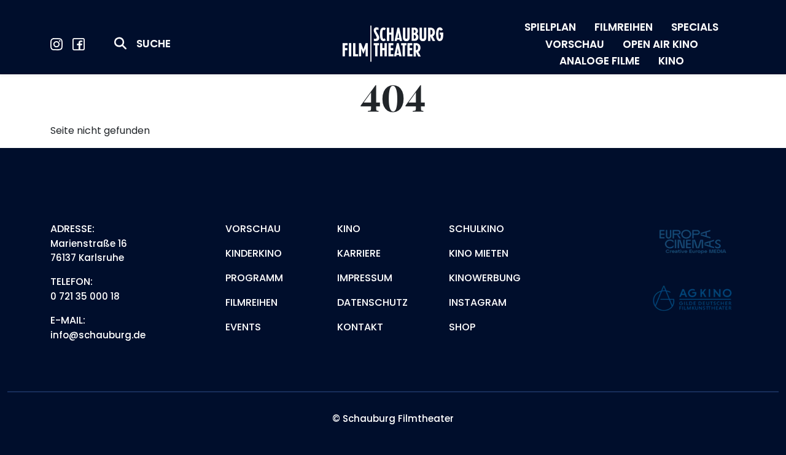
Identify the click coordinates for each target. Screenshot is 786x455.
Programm (254, 278)
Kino (348, 229)
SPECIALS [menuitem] (694, 27)
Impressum (364, 278)
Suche (153, 43)
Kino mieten (478, 253)
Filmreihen (251, 302)
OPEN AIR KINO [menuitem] (660, 44)
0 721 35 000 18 (85, 296)
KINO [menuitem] (671, 60)
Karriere (359, 253)
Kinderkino (253, 253)
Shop (462, 327)
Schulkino (476, 229)
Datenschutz (372, 302)
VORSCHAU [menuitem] (574, 44)
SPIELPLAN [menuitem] (550, 27)
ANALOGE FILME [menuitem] (599, 60)
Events (243, 327)
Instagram (478, 302)
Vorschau (253, 229)
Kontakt (360, 327)
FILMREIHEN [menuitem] (623, 27)
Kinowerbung (485, 278)
